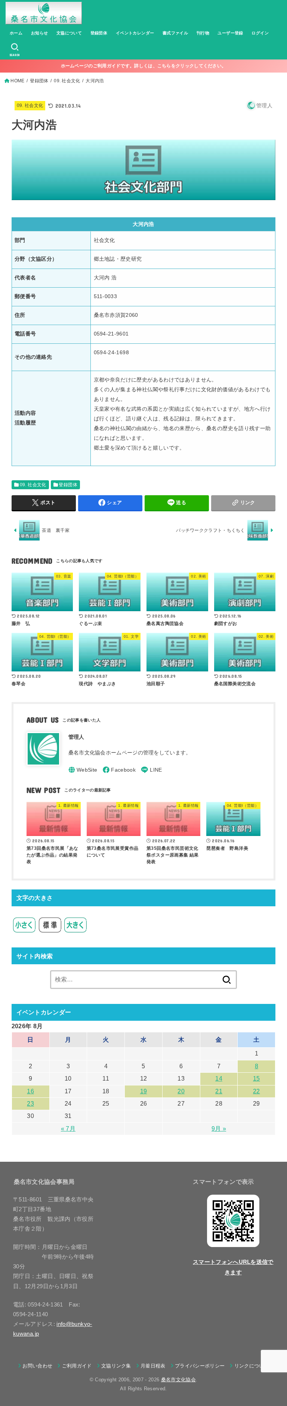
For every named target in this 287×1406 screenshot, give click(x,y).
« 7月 (68, 1128)
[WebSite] (83, 769)
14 (218, 1078)
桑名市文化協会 (178, 1379)
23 (30, 1103)
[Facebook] (119, 769)
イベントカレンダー (135, 33)
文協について (69, 33)
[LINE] (151, 769)
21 (218, 1091)
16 (30, 1091)
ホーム (16, 33)
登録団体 (99, 33)
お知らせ (39, 33)
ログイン (260, 33)
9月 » (219, 1128)
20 (181, 1091)
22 (256, 1091)
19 (143, 1091)
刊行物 (203, 33)
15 (256, 1078)
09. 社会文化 (30, 105)
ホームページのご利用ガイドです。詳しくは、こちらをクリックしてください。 (143, 65)
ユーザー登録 (230, 33)
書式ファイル (175, 33)
